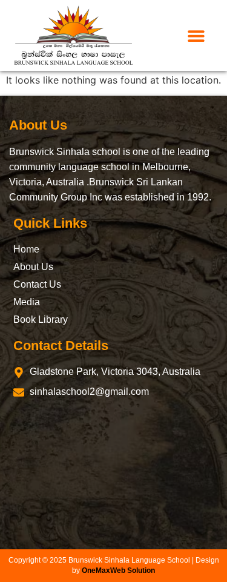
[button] (196, 35)
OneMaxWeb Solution (118, 570)
